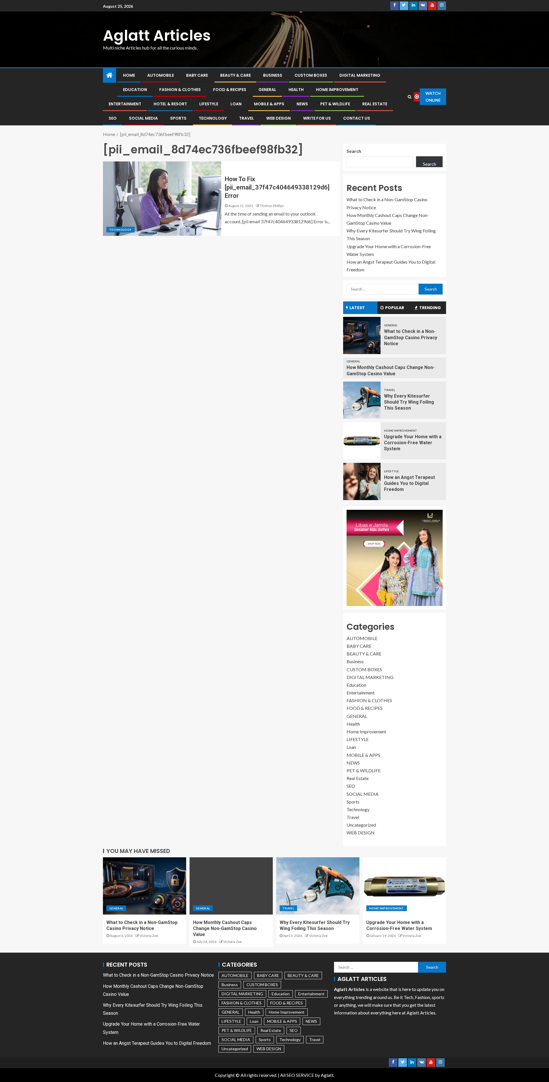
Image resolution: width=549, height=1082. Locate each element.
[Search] (409, 96)
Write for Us (317, 118)
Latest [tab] (357, 308)
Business (272, 75)
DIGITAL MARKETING (359, 75)
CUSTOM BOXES (311, 75)
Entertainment (125, 104)
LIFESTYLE (208, 104)
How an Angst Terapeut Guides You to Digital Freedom (409, 483)
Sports (178, 118)
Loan (236, 104)
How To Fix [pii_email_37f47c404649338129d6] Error (277, 187)
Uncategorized (361, 825)
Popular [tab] (394, 308)
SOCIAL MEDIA (143, 118)
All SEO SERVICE (297, 1075)
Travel (246, 118)
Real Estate (374, 104)
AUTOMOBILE (160, 75)
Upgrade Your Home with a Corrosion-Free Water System (412, 443)
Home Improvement (337, 89)
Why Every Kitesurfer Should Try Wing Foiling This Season (409, 402)
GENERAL (267, 89)
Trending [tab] (430, 308)
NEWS (302, 104)
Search (354, 151)
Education (135, 89)
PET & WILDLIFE (335, 104)
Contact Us (356, 118)
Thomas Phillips (272, 206)
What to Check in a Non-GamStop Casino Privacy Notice (410, 337)
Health (296, 89)
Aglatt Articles (157, 35)
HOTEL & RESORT (170, 104)
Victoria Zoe (149, 935)
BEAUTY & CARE (235, 75)
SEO (113, 118)
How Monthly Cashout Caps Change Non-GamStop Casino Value (225, 928)
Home (129, 75)
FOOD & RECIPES (229, 89)
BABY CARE (197, 75)
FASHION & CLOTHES (180, 89)
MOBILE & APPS (269, 104)
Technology (213, 118)
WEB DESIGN (278, 118)
